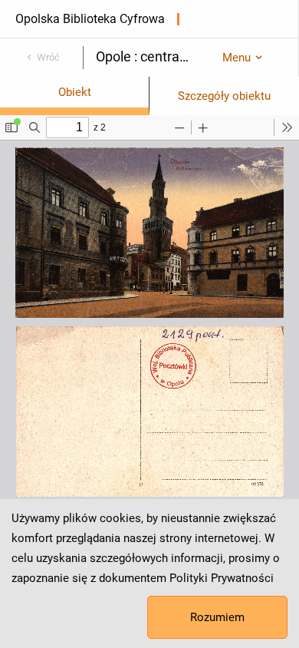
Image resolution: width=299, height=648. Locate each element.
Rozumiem (217, 617)
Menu (236, 57)
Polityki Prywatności (221, 578)
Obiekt (74, 92)
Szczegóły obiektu (224, 96)
